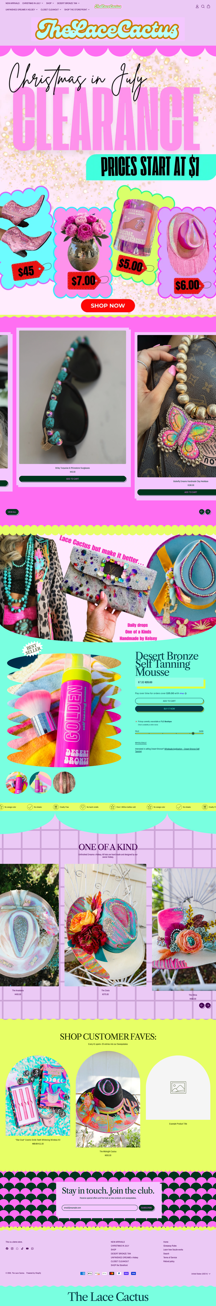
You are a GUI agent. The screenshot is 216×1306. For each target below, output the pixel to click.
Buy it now (169, 708)
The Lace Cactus (18, 1273)
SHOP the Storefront (119, 1265)
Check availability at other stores (148, 725)
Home (165, 1241)
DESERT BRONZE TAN (121, 1253)
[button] (203, 6)
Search (166, 1253)
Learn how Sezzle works (173, 1249)
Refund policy (168, 1261)
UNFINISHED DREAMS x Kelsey (124, 1257)
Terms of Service (170, 1257)
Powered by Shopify (33, 1273)
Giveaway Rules (169, 1245)
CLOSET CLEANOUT (120, 1261)
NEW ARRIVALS (13, 3)
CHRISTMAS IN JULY (120, 1245)
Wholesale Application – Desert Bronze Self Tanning (167, 750)
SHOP (113, 1249)
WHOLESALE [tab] (141, 742)
